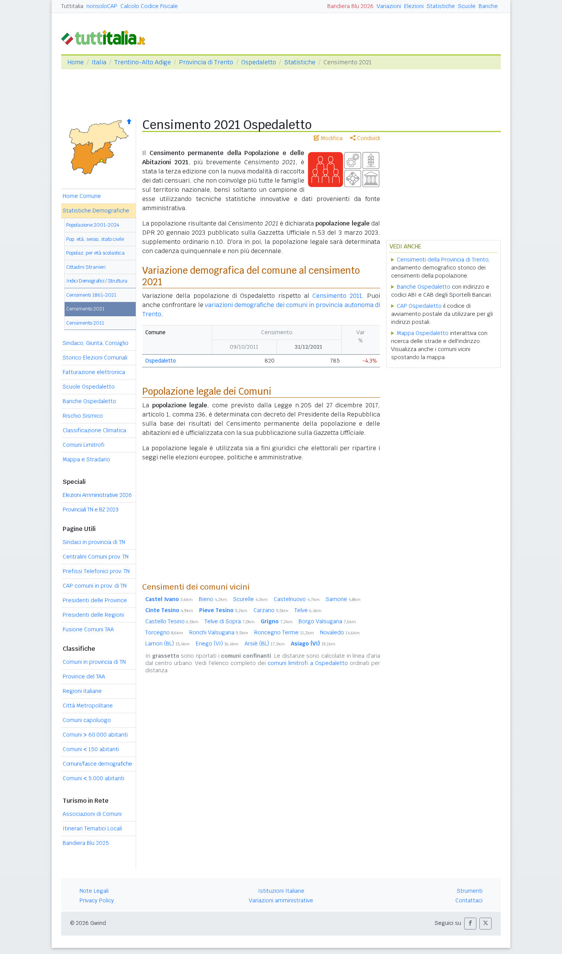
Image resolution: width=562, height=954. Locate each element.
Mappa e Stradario (86, 459)
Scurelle (250, 599)
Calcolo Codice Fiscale (149, 6)
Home (75, 62)
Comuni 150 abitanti (91, 749)
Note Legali (94, 890)
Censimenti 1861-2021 (91, 295)
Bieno (213, 599)
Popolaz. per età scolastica (95, 253)
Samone (343, 599)
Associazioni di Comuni (92, 813)
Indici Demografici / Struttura (96, 281)
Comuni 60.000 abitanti (95, 734)
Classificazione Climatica (94, 430)
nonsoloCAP (101, 6)
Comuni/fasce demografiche (97, 763)
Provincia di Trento (206, 62)
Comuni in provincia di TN (94, 661)
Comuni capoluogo (87, 720)
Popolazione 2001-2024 (92, 225)
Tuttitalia (72, 6)
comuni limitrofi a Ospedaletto (308, 663)
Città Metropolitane (88, 705)
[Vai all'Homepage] (106, 37)
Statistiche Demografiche (96, 210)
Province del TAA (84, 676)
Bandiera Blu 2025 (86, 843)
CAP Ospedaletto (419, 305)
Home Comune (82, 196)
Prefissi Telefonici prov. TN (96, 571)
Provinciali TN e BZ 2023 (90, 509)
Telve (308, 610)
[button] (470, 923)
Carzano (270, 610)
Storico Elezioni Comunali (95, 357)
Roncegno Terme (284, 632)
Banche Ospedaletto (89, 401)
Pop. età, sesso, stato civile (95, 239)
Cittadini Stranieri (86, 267)
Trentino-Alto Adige (142, 62)
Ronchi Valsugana (218, 632)
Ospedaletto (258, 62)
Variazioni (389, 6)
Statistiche (441, 6)
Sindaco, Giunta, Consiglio (95, 343)
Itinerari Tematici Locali (92, 828)
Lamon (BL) (167, 643)
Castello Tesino (171, 621)
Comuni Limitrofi (83, 444)
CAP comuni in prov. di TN (95, 585)
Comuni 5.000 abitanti (93, 778)
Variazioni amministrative (281, 900)
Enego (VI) (217, 643)
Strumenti (469, 890)
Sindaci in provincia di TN (94, 542)
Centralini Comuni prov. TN (95, 556)
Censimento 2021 (85, 308)
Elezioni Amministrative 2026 (97, 495)
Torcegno (164, 632)
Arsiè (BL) (265, 643)
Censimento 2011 (85, 323)
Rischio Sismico (83, 415)
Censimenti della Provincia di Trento (443, 259)
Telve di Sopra (230, 621)
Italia (99, 62)
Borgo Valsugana (327, 621)
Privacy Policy (97, 900)
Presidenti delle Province (95, 600)
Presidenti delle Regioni (93, 614)
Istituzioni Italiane (281, 890)
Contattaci (468, 900)
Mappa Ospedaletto (422, 333)
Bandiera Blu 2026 (350, 6)
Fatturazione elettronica (94, 372)
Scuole (467, 6)
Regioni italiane (82, 691)
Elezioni (414, 6)
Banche (488, 6)
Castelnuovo (297, 599)
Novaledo (340, 632)
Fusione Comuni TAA (88, 629)
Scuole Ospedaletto (89, 386)
